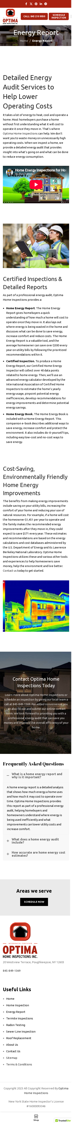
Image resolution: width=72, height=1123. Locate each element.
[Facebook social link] (26, 4)
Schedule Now (34, 901)
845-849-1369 (12, 970)
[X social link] (31, 4)
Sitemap (11, 1057)
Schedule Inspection (58, 16)
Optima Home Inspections (20, 133)
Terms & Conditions (19, 1064)
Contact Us (13, 1051)
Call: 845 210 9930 (34, 16)
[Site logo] (10, 16)
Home (24, 40)
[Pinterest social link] (36, 4)
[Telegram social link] (45, 4)
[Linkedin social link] (41, 4)
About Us (12, 1044)
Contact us (10, 570)
